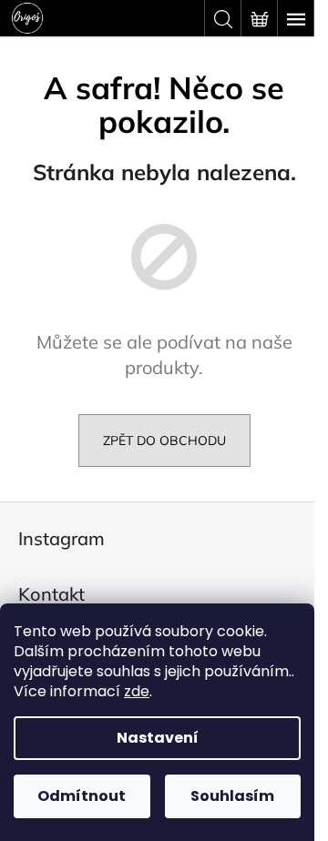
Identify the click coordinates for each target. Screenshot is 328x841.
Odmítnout (81, 795)
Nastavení (158, 737)
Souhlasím (232, 795)
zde (136, 691)
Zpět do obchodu (164, 440)
